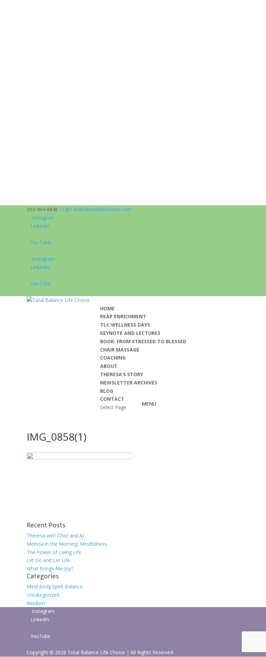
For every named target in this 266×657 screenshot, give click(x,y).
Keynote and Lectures (130, 333)
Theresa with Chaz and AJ (55, 535)
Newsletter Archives (128, 382)
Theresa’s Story (121, 374)
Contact (112, 399)
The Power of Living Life (54, 552)
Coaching (113, 357)
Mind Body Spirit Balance (55, 586)
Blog (106, 391)
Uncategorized (43, 594)
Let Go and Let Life (48, 560)
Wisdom (36, 603)
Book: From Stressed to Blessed (143, 341)
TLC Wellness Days (125, 324)
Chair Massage (119, 349)
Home (107, 308)
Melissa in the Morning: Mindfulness (67, 544)
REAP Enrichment (123, 316)
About (108, 366)
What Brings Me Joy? (50, 568)
